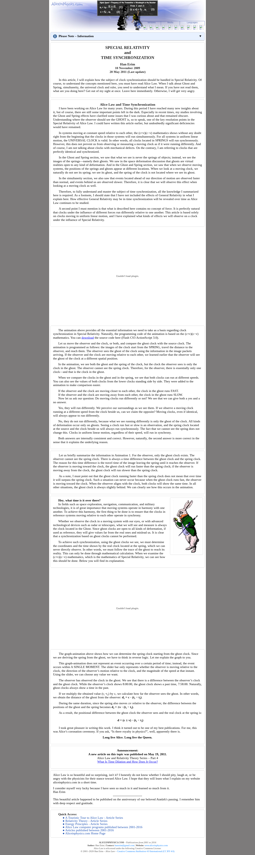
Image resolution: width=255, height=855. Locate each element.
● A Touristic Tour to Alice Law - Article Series (93, 817)
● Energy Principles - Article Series (85, 824)
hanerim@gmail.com (124, 845)
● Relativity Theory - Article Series (85, 821)
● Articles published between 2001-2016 (88, 830)
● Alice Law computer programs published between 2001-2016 (102, 827)
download (88, 337)
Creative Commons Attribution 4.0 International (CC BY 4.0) (145, 851)
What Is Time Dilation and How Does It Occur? (127, 761)
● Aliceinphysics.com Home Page (84, 833)
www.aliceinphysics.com (156, 845)
